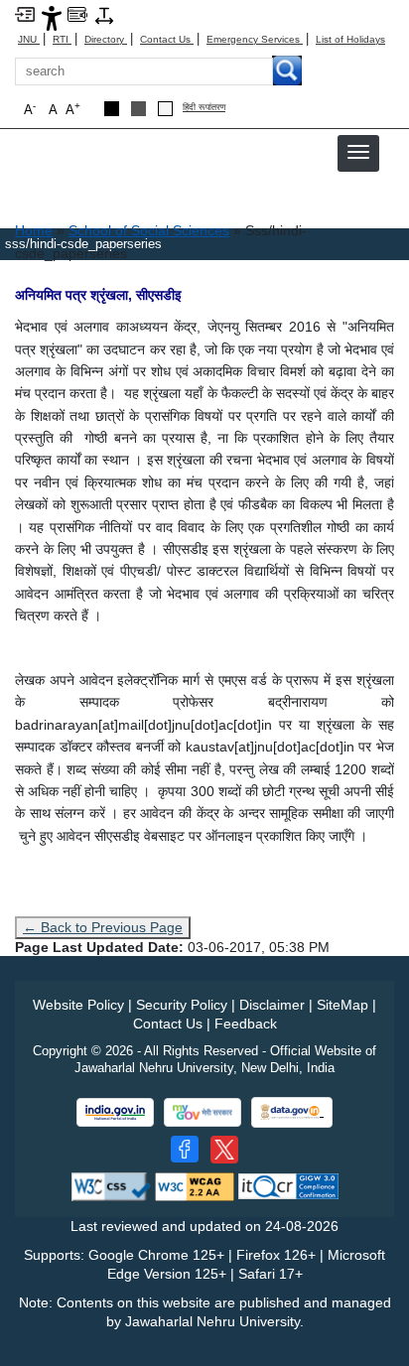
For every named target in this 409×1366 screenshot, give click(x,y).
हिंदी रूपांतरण (204, 107)
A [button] (73, 108)
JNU (29, 39)
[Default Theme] (165, 108)
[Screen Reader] (77, 13)
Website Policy (78, 1005)
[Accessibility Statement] (52, 17)
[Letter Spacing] (104, 14)
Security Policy (181, 1005)
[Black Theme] (111, 108)
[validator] (111, 1185)
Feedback (245, 1023)
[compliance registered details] (288, 1185)
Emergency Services (254, 39)
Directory (105, 39)
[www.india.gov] (115, 1112)
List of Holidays (350, 39)
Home (34, 230)
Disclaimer (272, 1005)
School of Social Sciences (148, 230)
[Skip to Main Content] (25, 13)
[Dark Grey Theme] (138, 108)
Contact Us (167, 39)
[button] (358, 152)
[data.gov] (292, 1112)
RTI (62, 39)
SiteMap (342, 1005)
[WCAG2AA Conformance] (194, 1185)
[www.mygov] (202, 1112)
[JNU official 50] (224, 1149)
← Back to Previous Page (103, 927)
